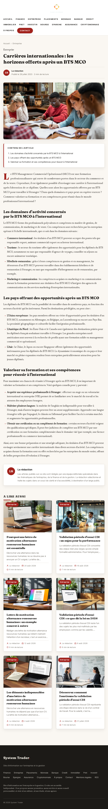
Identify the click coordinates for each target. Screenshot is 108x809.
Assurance (71, 25)
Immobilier (9, 25)
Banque (78, 19)
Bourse (44, 25)
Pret (21, 25)
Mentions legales (83, 777)
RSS (97, 777)
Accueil (8, 19)
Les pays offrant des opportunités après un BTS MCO (35, 157)
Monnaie (66, 19)
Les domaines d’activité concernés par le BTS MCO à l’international (41, 153)
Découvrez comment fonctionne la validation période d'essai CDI (75, 696)
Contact (25, 31)
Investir (32, 25)
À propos (8, 30)
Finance (20, 19)
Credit (90, 19)
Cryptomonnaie (90, 25)
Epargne (57, 25)
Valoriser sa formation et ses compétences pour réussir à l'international (43, 162)
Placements (51, 19)
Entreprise (34, 19)
